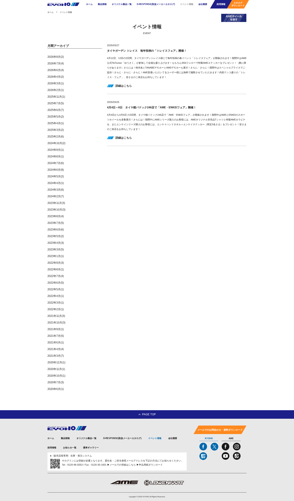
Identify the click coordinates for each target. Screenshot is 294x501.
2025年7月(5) (55, 103)
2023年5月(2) (55, 236)
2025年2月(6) (55, 136)
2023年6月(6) (55, 229)
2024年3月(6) (55, 189)
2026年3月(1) (55, 83)
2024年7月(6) (55, 163)
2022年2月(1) (55, 309)
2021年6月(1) (55, 342)
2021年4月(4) (55, 349)
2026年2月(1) (55, 90)
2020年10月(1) (56, 375)
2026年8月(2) (55, 56)
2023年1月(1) (55, 256)
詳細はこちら (124, 85)
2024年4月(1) (55, 183)
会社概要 (202, 4)
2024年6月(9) (55, 169)
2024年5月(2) (55, 176)
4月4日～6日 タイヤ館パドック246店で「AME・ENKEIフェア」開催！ (151, 107)
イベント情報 (186, 4)
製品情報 (102, 4)
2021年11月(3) (56, 315)
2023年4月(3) (55, 242)
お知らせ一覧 (69, 447)
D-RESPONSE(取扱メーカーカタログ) (156, 4)
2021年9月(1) (55, 329)
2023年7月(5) (55, 222)
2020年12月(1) (56, 362)
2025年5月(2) (55, 116)
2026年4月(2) (55, 76)
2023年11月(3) (56, 203)
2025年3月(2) (55, 129)
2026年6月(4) (55, 70)
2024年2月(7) (55, 196)
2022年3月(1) (55, 302)
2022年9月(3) (55, 262)
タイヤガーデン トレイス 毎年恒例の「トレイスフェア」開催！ (147, 50)
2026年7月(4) (55, 63)
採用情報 (51, 447)
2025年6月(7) (55, 110)
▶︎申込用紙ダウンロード (149, 464)
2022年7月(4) (55, 276)
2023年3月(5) (55, 249)
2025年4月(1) (55, 123)
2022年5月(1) (55, 289)
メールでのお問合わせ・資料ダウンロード (220, 429)
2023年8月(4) (55, 216)
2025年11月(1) (56, 96)
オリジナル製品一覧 (122, 4)
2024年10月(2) (56, 143)
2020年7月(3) (55, 382)
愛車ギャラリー (91, 447)
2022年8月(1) (55, 269)
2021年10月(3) (56, 322)
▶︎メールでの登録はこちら (121, 464)
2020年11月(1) (56, 369)
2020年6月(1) (55, 389)
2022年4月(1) (55, 296)
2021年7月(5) (55, 335)
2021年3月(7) (55, 355)
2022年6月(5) (55, 282)
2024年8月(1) (55, 156)
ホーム (89, 4)
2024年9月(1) (55, 149)
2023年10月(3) (56, 209)
